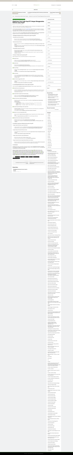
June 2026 (49, 115)
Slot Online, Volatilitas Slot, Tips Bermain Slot (53, 378)
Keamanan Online (50, 265)
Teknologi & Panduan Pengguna (52, 397)
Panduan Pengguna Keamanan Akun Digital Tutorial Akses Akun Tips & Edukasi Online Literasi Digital (54, 302)
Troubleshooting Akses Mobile (51, 444)
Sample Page (36, 9)
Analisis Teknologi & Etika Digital (52, 165)
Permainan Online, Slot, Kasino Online (52, 340)
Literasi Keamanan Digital (51, 276)
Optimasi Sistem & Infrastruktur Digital (52, 284)
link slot (49, 41)
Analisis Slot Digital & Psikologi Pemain (53, 160)
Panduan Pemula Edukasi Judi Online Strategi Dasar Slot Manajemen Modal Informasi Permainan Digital (53, 297)
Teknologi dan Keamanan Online (52, 408)
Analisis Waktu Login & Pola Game (52, 168)
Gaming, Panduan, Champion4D (52, 222)
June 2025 (49, 134)
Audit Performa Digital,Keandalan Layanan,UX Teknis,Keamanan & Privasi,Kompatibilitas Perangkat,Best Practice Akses (53, 184)
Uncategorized (49, 450)
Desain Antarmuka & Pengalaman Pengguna (53, 189)
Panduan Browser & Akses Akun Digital (53, 289)
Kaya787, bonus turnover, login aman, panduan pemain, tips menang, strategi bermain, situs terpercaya (53, 237)
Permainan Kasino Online (51, 337)
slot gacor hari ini (50, 63)
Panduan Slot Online (50, 310)
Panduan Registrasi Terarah (51, 308)
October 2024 (49, 147)
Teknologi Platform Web (51, 427)
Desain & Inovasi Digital (51, 186)
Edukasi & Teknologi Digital (51, 194)
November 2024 (50, 145)
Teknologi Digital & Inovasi (51, 411)
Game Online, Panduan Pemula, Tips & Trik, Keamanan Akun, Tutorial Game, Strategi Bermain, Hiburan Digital (54, 205)
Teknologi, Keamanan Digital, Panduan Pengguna (19, 19)
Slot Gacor (49, 38)
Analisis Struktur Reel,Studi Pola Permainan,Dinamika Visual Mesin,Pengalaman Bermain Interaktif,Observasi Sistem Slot (54, 163)
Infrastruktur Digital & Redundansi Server (53, 227)
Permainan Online (50, 339)
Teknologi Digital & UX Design (51, 414)
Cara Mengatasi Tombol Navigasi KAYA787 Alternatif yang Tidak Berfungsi (23, 12)
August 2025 (49, 131)
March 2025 (49, 139)
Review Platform (50, 356)
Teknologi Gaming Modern (51, 422)
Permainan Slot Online (50, 342)
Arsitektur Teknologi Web (51, 181)
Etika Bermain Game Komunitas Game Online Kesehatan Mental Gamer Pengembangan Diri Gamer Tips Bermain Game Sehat (53, 200)
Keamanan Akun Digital (51, 249)
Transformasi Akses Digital (51, 442)
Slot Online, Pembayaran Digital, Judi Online (53, 376)
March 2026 (49, 120)
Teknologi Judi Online (50, 424)
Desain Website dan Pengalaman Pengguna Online (54, 192)
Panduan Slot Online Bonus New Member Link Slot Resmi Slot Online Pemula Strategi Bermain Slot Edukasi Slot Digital (54, 313)
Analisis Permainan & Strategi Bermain (52, 157)
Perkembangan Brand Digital (51, 334)
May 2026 (49, 117)
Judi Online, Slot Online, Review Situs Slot (53, 228)
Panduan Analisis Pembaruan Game (52, 286)
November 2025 (50, 126)
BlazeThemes (41, 453)
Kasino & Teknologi (50, 233)
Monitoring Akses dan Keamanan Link (52, 278)
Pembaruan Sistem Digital (51, 319)
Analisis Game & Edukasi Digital (52, 155)
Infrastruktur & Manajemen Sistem (52, 225)
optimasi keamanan (36, 156)
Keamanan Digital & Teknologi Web (52, 257)
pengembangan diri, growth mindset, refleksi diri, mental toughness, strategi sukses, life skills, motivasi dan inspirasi (54, 326)
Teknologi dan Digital (50, 405)
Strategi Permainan (50, 381)
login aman (30, 156)
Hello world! (56, 109)
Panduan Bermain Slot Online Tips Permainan (53, 287)
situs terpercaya (50, 60)
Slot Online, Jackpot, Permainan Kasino (53, 367)
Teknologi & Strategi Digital (51, 403)
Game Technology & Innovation (52, 209)
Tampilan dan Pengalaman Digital (52, 384)
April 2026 (49, 118)
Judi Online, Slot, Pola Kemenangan (52, 230)
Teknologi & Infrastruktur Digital (52, 392)
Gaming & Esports (50, 213)
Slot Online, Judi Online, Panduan (52, 372)
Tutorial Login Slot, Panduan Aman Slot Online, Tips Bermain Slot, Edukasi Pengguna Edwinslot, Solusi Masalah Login (54, 446)
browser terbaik (17, 156)
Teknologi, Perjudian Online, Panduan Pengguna (54, 439)
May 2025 (49, 136)
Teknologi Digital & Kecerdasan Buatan (52, 413)
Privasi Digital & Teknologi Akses (52, 348)
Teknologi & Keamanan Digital (51, 395)
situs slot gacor (50, 44)
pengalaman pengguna (16, 158)
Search (48, 88)
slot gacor (49, 66)
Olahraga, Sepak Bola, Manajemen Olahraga (53, 281)
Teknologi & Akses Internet (51, 388)
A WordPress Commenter (51, 109)
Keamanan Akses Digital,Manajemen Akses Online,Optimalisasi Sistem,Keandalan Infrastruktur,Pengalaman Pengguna (53, 245)
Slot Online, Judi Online (51, 368)
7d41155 (14, 24)
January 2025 (49, 142)
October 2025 (49, 128)
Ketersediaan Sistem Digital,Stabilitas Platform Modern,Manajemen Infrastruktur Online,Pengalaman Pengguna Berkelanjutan (54, 274)
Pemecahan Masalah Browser (51, 320)
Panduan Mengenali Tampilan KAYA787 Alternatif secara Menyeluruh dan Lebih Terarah (48, 12)
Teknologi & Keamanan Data (51, 394)
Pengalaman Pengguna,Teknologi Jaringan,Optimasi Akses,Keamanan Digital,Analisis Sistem (52, 323)
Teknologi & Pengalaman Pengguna (52, 400)
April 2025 (49, 137)
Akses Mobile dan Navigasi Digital (52, 151)
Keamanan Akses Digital (51, 241)
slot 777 (49, 50)
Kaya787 (27, 156)
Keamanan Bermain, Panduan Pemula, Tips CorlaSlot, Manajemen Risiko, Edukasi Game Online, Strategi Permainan (53, 253)
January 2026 (49, 123)
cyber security (22, 156)
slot (48, 47)
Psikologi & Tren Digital (51, 350)
